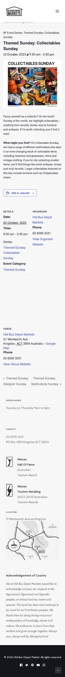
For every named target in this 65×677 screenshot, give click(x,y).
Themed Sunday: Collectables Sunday (14, 252)
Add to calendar (21, 193)
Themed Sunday (14, 269)
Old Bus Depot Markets (18, 334)
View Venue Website (17, 364)
